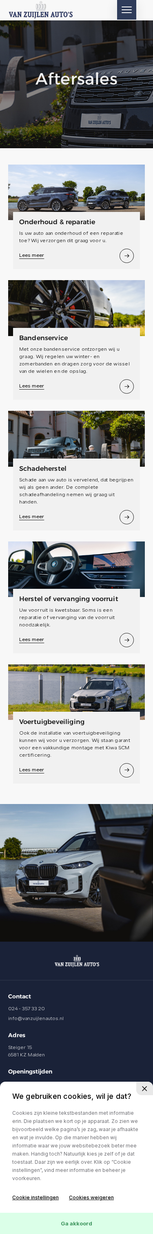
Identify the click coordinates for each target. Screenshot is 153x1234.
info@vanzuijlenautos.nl (36, 1018)
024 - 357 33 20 (26, 1009)
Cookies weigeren (91, 1197)
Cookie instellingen (35, 1197)
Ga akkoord (76, 1223)
